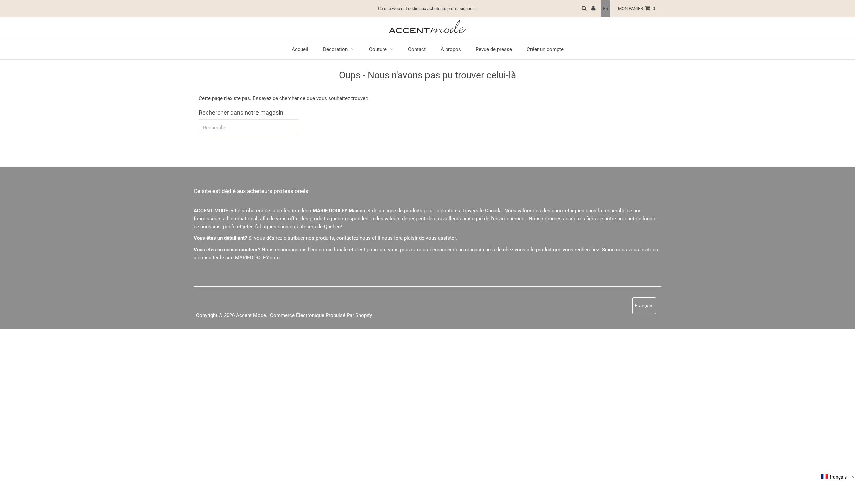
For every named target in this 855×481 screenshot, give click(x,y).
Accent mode (251, 315)
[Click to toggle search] (584, 8)
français (644, 306)
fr (605, 9)
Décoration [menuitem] (335, 49)
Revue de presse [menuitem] (494, 49)
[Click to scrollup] (841, 467)
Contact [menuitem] (417, 49)
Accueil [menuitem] (300, 49)
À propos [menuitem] (451, 49)
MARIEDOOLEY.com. (258, 258)
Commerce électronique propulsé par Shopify (321, 315)
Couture (378, 49)
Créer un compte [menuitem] (545, 49)
